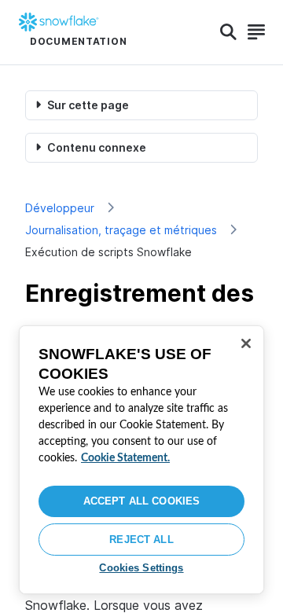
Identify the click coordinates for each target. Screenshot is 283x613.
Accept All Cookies (141, 501)
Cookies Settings (141, 568)
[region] (141, 459)
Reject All (141, 539)
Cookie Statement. (125, 458)
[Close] (246, 343)
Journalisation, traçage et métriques (121, 230)
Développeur (59, 208)
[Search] (228, 32)
